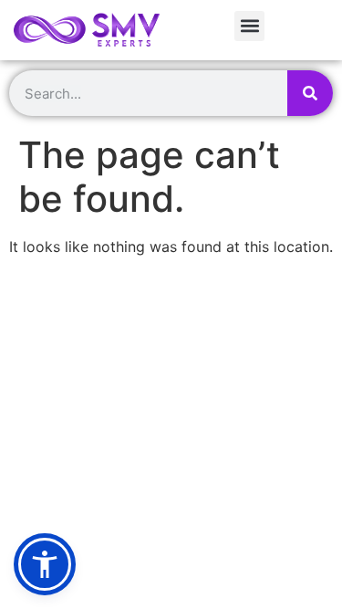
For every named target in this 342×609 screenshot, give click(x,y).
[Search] (310, 93)
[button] (249, 26)
